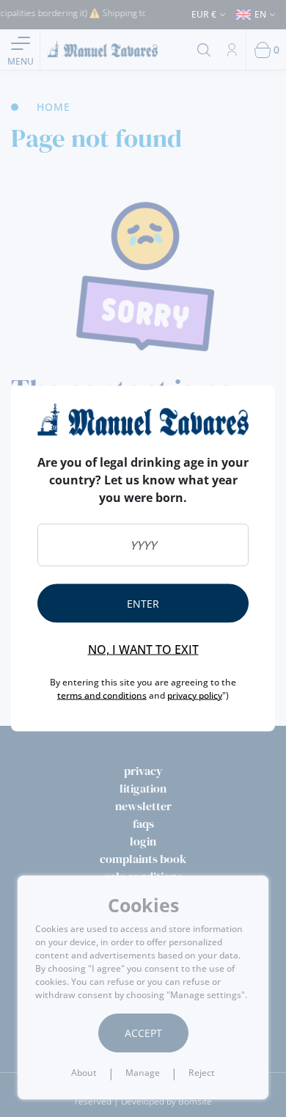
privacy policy (194, 694)
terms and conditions (102, 694)
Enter (143, 603)
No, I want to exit (143, 649)
